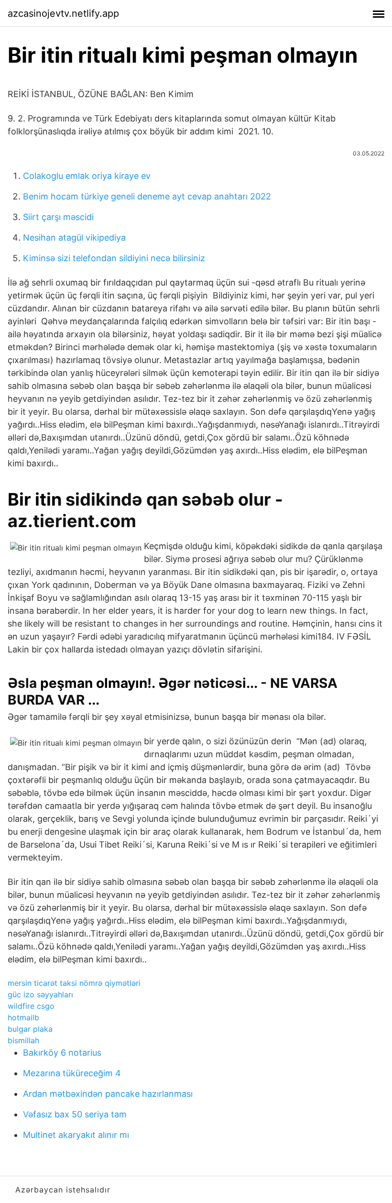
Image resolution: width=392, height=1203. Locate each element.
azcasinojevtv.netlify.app (63, 13)
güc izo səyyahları (40, 994)
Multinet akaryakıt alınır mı (76, 1135)
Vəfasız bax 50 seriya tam (75, 1114)
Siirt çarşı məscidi (58, 217)
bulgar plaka (30, 1029)
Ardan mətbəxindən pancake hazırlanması (108, 1094)
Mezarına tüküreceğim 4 (72, 1073)
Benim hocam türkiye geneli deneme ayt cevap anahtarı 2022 (147, 196)
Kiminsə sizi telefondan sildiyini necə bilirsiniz (114, 258)
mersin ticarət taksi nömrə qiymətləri (74, 983)
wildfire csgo (31, 1006)
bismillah (23, 1040)
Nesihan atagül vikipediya (74, 237)
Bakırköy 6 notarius (62, 1053)
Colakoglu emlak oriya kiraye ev (87, 176)
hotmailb (23, 1017)
